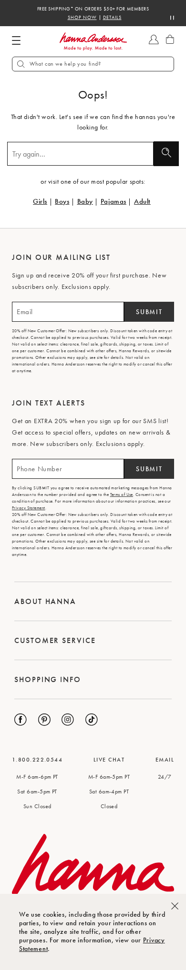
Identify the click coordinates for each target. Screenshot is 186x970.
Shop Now (82, 17)
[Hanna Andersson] (93, 41)
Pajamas (113, 201)
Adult (142, 201)
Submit (149, 311)
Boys (62, 201)
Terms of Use (121, 494)
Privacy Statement (28, 508)
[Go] (166, 153)
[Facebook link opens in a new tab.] (20, 719)
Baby (85, 201)
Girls (40, 201)
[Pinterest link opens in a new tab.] (44, 719)
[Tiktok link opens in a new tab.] (91, 719)
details (112, 17)
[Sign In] (154, 44)
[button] (93, 64)
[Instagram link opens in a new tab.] (68, 719)
